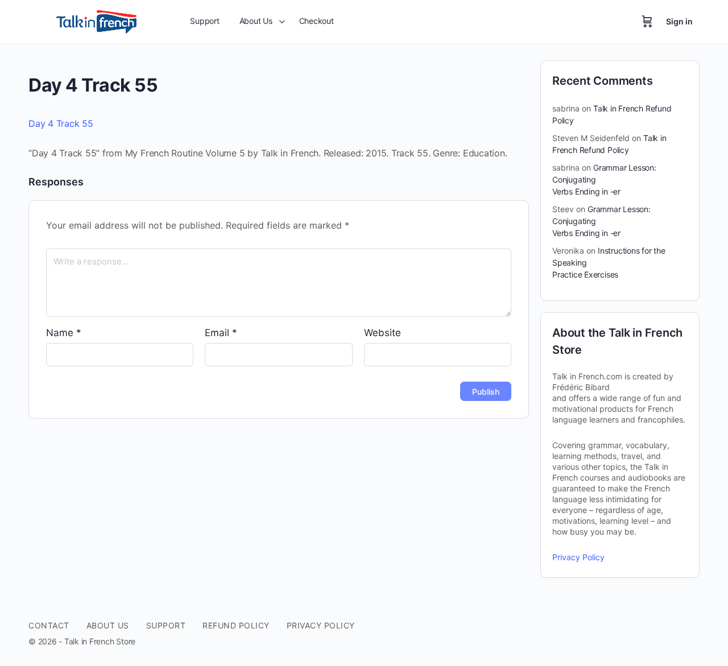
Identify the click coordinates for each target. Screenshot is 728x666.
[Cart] (647, 21)
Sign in (679, 21)
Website (382, 332)
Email (221, 332)
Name (63, 332)
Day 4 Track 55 (60, 123)
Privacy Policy (578, 557)
